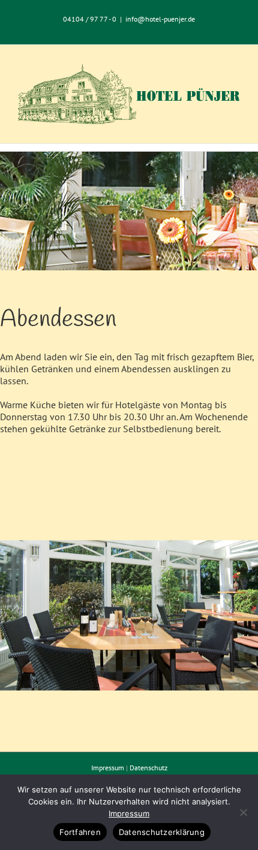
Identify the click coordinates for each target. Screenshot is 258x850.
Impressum (107, 767)
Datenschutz (148, 767)
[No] (243, 812)
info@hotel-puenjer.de (160, 18)
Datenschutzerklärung (162, 832)
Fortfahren (80, 832)
